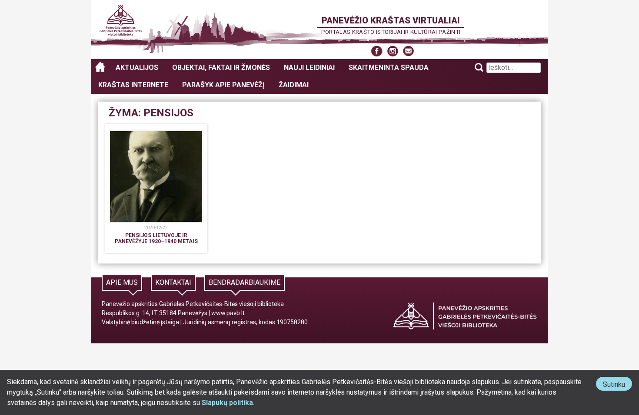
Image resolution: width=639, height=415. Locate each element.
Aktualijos (137, 67)
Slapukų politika (227, 403)
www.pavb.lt (228, 313)
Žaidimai (294, 85)
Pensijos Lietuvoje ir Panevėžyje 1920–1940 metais (156, 238)
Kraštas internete (133, 85)
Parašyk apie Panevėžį (223, 85)
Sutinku (617, 385)
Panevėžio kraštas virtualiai (391, 20)
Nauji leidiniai (309, 67)
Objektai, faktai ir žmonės (221, 67)
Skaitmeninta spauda (389, 67)
